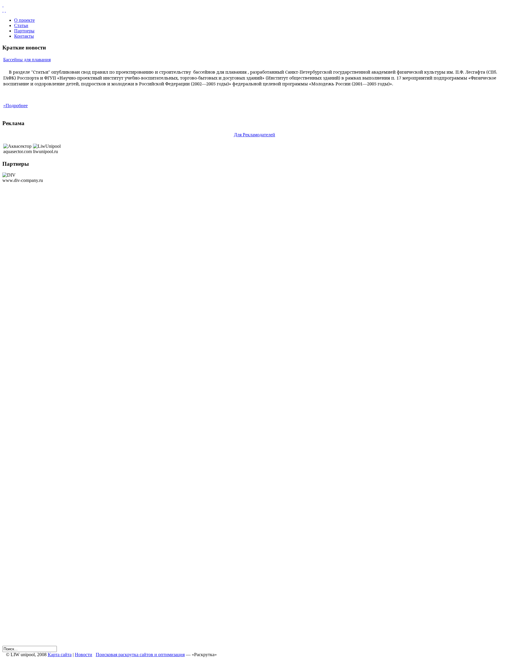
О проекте (24, 20)
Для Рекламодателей (254, 134)
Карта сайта (60, 654)
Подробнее (15, 105)
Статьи (21, 25)
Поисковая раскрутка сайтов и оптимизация (140, 654)
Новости (83, 654)
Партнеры (24, 30)
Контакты (24, 36)
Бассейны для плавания (27, 59)
